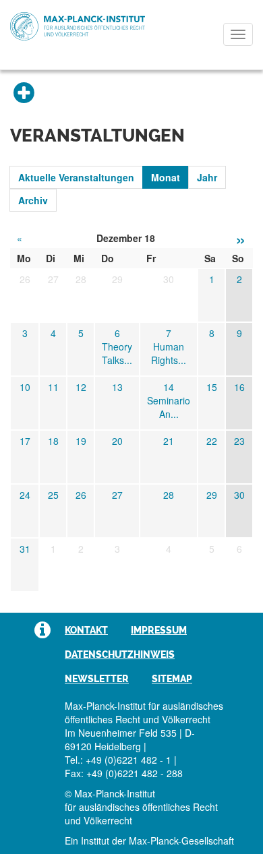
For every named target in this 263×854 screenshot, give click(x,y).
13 (117, 387)
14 (168, 387)
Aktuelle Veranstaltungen (76, 177)
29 (211, 494)
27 (117, 494)
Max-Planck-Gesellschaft (181, 840)
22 (211, 441)
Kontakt (86, 630)
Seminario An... (168, 407)
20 (117, 441)
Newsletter (97, 678)
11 (53, 387)
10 (25, 387)
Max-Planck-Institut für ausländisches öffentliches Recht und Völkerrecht (77, 26)
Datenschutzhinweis (120, 654)
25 (53, 494)
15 (211, 387)
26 (81, 494)
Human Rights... (168, 353)
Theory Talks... (117, 353)
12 (81, 387)
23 (239, 441)
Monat (165, 177)
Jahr (207, 177)
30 (239, 494)
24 (25, 494)
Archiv (33, 200)
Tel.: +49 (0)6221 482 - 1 (118, 759)
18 (53, 441)
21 (168, 441)
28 (168, 494)
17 (25, 441)
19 (81, 441)
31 (25, 548)
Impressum (159, 630)
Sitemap (172, 678)
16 (239, 387)
